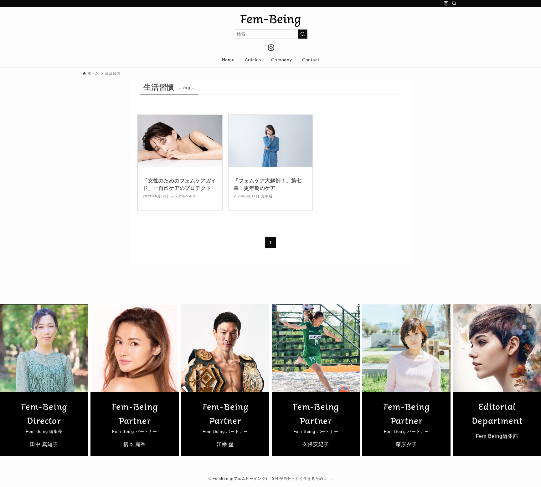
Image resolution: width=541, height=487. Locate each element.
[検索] (454, 3)
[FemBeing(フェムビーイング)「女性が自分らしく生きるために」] (270, 20)
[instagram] (446, 3)
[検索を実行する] (302, 34)
